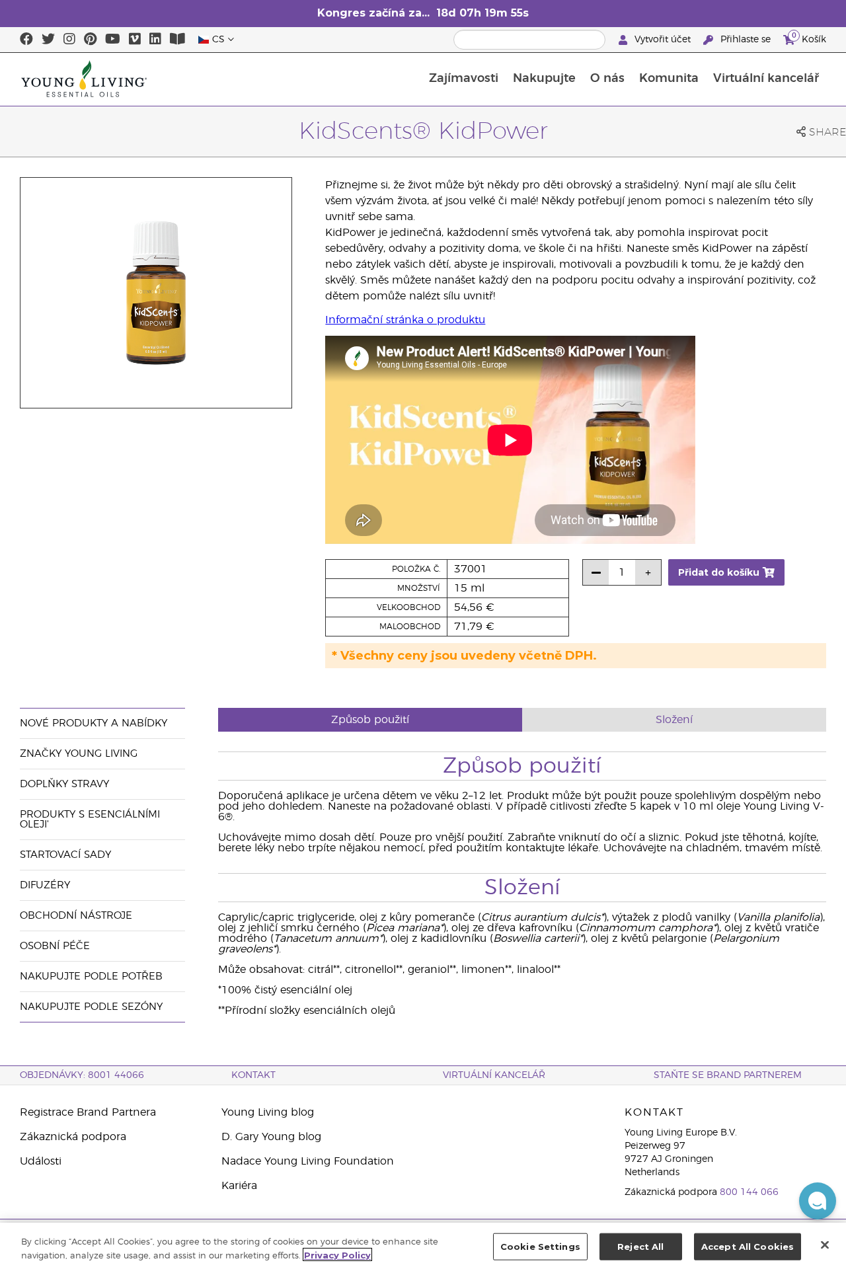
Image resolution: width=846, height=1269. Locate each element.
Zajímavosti (463, 79)
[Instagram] (69, 39)
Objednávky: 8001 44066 (82, 1075)
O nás (607, 79)
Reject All (640, 1246)
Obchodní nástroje (76, 916)
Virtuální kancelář (766, 79)
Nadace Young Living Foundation (307, 1161)
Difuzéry (45, 885)
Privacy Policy (337, 1254)
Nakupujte (544, 79)
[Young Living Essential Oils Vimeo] (135, 39)
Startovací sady (65, 855)
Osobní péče (55, 946)
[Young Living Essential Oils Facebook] (26, 39)
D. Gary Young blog (271, 1137)
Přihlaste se (745, 39)
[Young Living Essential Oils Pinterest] (90, 39)
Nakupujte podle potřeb (91, 976)
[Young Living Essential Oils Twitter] (48, 39)
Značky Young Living (78, 754)
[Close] (824, 1244)
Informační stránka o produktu (405, 320)
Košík (809, 38)
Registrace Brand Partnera (88, 1112)
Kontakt (253, 1075)
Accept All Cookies (747, 1246)
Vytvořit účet (662, 39)
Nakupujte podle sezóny (91, 1007)
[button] (817, 1200)
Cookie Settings (540, 1246)
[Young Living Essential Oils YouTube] (112, 39)
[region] (423, 1246)
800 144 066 (749, 1192)
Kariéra (239, 1185)
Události (40, 1161)
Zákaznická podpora (73, 1137)
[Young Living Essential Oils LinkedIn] (155, 39)
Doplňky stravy (64, 784)
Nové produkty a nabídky (93, 723)
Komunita (669, 79)
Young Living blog (267, 1112)
